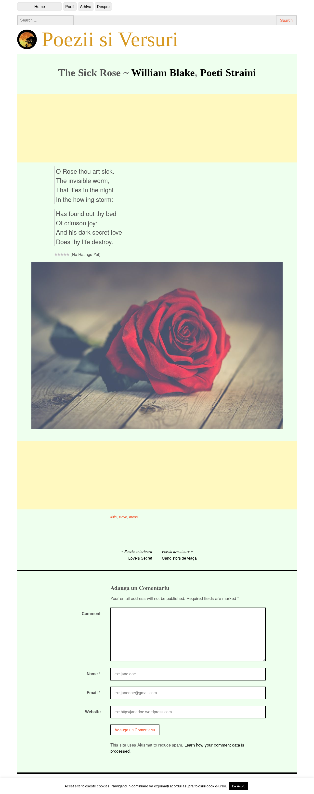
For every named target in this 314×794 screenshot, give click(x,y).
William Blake (163, 72)
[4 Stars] (64, 254)
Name (94, 674)
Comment (91, 613)
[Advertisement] (157, 128)
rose (134, 516)
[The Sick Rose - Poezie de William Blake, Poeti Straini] (157, 427)
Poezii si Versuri (110, 39)
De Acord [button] (238, 786)
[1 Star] (55, 254)
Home (39, 6)
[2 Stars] (58, 254)
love (124, 516)
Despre (103, 6)
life (114, 516)
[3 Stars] (61, 254)
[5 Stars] (67, 254)
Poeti (69, 6)
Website (93, 711)
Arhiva (85, 6)
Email (94, 692)
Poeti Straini (228, 72)
